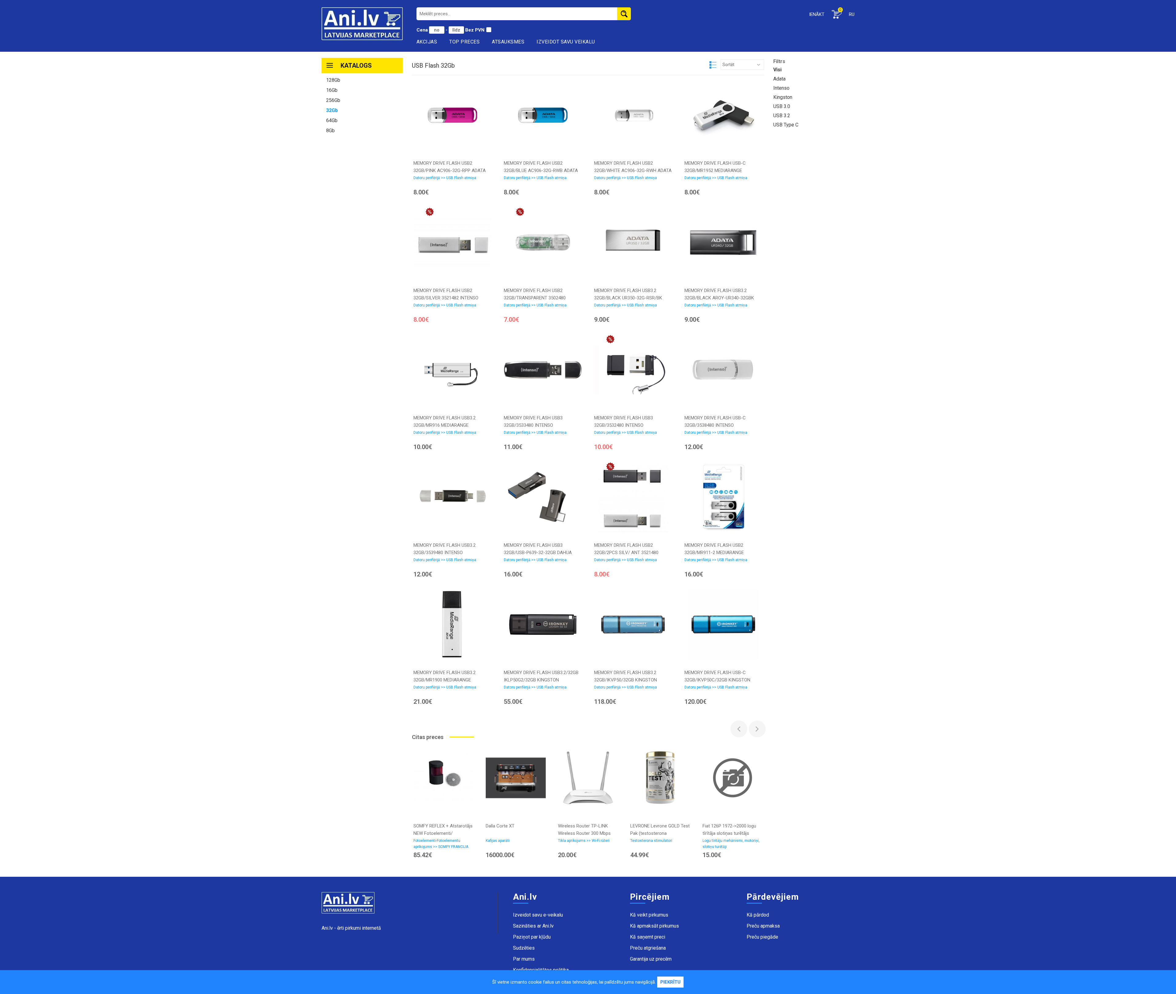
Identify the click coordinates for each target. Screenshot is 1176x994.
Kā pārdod (758, 915)
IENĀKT (816, 14)
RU (851, 14)
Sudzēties (524, 948)
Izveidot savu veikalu (566, 42)
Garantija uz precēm (651, 959)
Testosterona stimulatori (651, 840)
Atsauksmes (508, 42)
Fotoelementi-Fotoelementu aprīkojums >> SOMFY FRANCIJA (440, 843)
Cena (423, 30)
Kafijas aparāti (498, 840)
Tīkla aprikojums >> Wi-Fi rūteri (583, 840)
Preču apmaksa (763, 926)
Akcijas (427, 42)
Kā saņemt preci (647, 937)
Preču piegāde (762, 937)
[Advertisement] (362, 232)
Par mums (524, 959)
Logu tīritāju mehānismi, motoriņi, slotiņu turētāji (731, 843)
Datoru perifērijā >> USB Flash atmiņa (444, 178)
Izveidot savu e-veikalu (538, 915)
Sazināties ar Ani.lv (533, 926)
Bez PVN (474, 30)
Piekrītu (670, 982)
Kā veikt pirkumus (649, 915)
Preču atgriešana (648, 948)
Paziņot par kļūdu (532, 937)
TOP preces (464, 42)
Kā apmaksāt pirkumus (654, 926)
